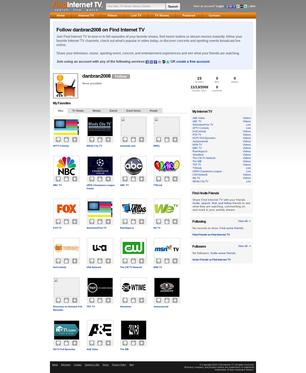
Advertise (66, 364)
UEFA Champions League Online (101, 187)
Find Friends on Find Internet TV (211, 234)
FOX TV (57, 228)
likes (217, 79)
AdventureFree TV (96, 228)
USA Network (94, 267)
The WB (124, 349)
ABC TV (124, 185)
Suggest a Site (92, 364)
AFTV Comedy (61, 146)
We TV (156, 228)
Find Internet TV (77, 6)
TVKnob (157, 185)
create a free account (192, 61)
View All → (244, 221)
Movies (97, 110)
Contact (78, 364)
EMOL (156, 146)
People (154, 110)
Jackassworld (160, 306)
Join (252, 6)
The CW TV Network (131, 267)
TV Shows (78, 110)
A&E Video (92, 349)
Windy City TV (94, 146)
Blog (131, 364)
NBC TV (57, 185)
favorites (199, 79)
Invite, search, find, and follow (212, 203)
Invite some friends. (223, 253)
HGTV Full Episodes (64, 349)
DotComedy (59, 267)
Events (113, 110)
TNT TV (91, 306)
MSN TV (157, 267)
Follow (121, 76)
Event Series (133, 110)
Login (220, 6)
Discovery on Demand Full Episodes (67, 308)
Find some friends (231, 228)
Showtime (125, 306)
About (55, 364)
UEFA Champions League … (209, 171)
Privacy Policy (119, 364)
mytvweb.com (128, 146)
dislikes (235, 79)
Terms (105, 364)
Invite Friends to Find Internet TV (212, 259)
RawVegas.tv (127, 228)
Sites (60, 110)
